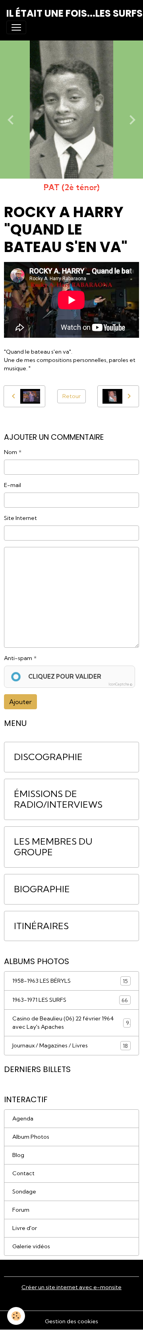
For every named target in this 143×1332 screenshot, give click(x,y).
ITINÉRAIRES (41, 926)
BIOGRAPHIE (42, 889)
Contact (23, 1173)
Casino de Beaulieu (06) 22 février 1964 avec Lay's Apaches (70, 1022)
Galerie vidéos (31, 1246)
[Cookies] (16, 1316)
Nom (10, 452)
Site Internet (20, 518)
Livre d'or (24, 1228)
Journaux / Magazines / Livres (70, 1045)
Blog (18, 1155)
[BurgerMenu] (16, 27)
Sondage (24, 1191)
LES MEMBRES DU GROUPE (53, 847)
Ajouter (20, 702)
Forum (20, 1209)
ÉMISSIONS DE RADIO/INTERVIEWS (58, 799)
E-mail (12, 485)
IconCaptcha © (120, 684)
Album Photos (30, 1136)
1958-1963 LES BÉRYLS (70, 981)
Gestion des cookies (71, 1321)
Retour (71, 396)
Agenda (22, 1118)
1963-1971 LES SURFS (70, 1000)
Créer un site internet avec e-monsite (71, 1287)
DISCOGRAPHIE (48, 757)
